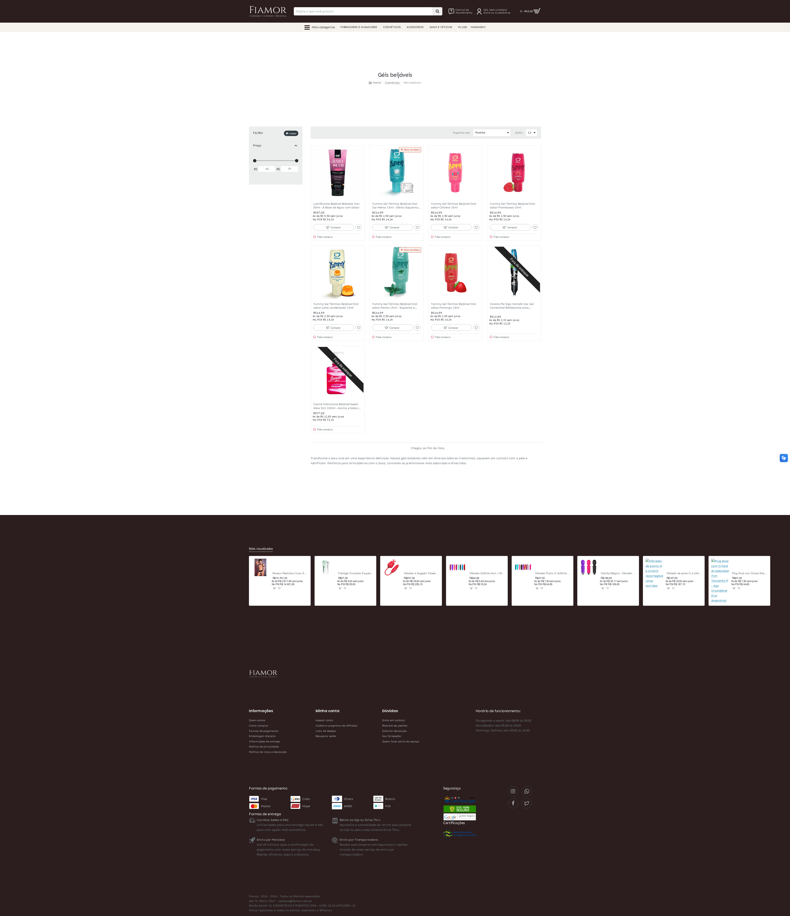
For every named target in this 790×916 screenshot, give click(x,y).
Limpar (292, 133)
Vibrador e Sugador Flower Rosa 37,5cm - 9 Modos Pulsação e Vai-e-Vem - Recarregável (421, 573)
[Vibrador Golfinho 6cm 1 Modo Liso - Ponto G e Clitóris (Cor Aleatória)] (457, 567)
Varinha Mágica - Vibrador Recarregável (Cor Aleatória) (618, 573)
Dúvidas (390, 711)
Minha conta (327, 711)
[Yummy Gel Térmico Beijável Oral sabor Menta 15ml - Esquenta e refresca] (396, 273)
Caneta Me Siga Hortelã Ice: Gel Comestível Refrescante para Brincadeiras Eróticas (512, 306)
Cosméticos (392, 82)
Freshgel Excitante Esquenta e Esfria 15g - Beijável (356, 573)
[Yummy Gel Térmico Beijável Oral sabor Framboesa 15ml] (514, 172)
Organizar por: (462, 132)
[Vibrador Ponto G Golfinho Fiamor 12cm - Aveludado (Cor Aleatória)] (523, 567)
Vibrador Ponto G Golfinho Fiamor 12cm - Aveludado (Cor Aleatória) (553, 573)
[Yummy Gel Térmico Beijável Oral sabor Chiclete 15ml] (455, 172)
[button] (333, 227)
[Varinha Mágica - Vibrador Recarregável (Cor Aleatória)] (588, 567)
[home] (375, 82)
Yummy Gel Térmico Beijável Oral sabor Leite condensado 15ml (335, 305)
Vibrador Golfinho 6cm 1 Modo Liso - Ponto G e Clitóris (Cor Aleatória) (487, 573)
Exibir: (519, 132)
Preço (257, 145)
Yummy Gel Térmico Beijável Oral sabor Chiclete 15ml (453, 205)
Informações (261, 711)
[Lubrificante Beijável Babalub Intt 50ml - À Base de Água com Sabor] (338, 172)
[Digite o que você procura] (437, 11)
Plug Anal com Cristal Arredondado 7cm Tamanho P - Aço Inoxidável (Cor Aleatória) (750, 573)
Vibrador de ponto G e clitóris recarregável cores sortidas (684, 573)
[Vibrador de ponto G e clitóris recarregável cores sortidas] (654, 573)
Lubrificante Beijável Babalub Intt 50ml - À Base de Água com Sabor (336, 205)
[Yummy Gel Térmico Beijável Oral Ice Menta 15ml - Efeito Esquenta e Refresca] (396, 172)
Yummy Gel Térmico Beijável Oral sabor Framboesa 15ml (512, 205)
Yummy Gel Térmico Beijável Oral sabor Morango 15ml (453, 305)
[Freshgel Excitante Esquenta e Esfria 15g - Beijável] (326, 567)
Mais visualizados (261, 549)
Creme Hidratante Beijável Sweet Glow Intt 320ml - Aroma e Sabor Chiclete (335, 406)
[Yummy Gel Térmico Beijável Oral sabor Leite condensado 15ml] (338, 273)
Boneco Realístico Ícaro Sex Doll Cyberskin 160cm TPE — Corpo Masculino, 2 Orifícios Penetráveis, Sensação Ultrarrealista (290, 573)
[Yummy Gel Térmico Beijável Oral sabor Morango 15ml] (455, 273)
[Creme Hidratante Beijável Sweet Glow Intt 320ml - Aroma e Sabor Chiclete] (338, 373)
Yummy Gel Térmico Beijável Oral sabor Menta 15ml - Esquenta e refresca (394, 306)
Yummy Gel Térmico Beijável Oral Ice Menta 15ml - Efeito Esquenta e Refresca (396, 206)
